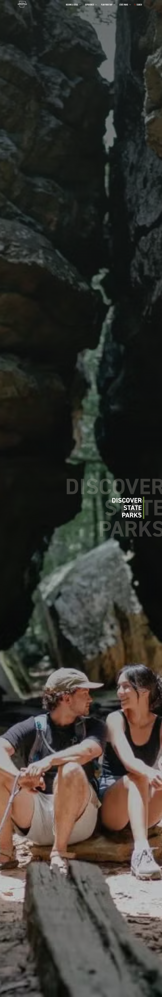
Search (139, 4)
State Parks (123, 4)
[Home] (22, 4)
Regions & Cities (72, 4)
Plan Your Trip (106, 4)
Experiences (89, 4)
